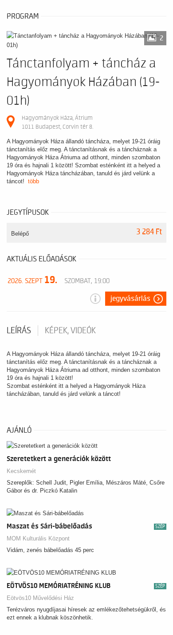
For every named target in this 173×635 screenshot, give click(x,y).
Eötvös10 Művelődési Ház (40, 598)
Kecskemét (21, 471)
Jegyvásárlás (130, 299)
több (33, 181)
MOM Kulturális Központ (38, 538)
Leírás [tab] (19, 330)
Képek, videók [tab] (70, 330)
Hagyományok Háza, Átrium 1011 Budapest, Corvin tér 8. (57, 122)
